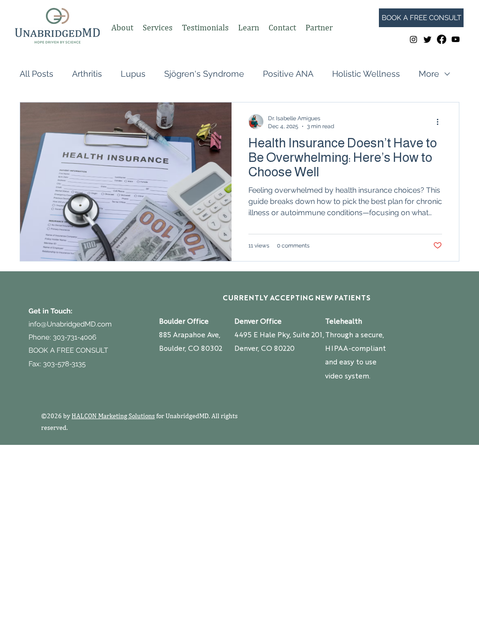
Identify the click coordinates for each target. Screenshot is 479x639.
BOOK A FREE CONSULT (68, 350)
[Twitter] (427, 39)
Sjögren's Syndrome (204, 74)
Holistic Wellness (366, 74)
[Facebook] (441, 39)
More (429, 74)
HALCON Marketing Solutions (113, 416)
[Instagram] (413, 39)
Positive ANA (288, 74)
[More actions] (440, 121)
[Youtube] (455, 39)
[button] (122, 28)
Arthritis (87, 74)
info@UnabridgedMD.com (70, 324)
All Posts (36, 74)
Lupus (133, 74)
